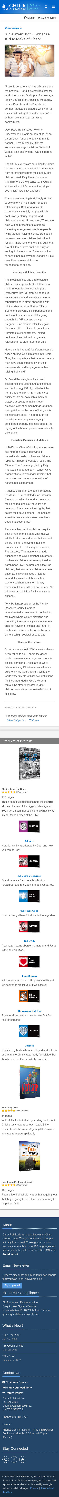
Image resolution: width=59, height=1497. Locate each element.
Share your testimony (18, 1387)
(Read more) (10, 1254)
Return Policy (14, 1393)
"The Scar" (8, 1356)
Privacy (34, 1488)
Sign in (31, 17)
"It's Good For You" (13, 1345)
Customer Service (16, 1382)
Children (34, 720)
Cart (43, 17)
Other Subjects (13, 28)
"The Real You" (11, 1335)
